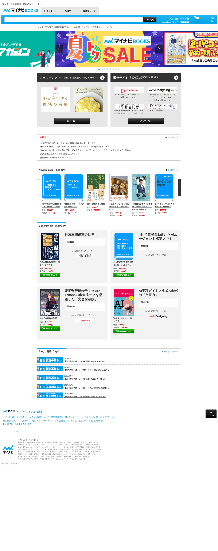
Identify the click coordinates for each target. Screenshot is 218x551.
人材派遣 (98, 449)
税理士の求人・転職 (25, 454)
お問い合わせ (97, 421)
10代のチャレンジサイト (42, 447)
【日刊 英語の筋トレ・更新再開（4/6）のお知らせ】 (85, 397)
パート (44, 444)
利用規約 (21, 417)
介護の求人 (45, 456)
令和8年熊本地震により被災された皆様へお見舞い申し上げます (67, 143)
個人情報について (11, 421)
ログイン (166, 21)
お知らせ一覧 (173, 137)
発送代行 (78, 456)
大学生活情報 (79, 447)
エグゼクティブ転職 (82, 452)
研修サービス (68, 456)
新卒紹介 (53, 452)
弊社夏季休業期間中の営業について (55, 157)
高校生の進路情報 (92, 444)
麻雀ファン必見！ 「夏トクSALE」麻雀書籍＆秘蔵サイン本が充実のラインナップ (75, 146)
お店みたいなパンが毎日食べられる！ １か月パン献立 (119, 206)
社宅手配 (82, 459)
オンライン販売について (38, 417)
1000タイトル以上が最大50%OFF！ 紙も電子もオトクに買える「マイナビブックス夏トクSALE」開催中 (85, 150)
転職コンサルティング (66, 452)
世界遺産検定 (52, 449)
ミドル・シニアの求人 (56, 444)
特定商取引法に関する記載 (62, 417)
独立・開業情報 (73, 442)
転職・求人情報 (86, 442)
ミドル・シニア (34, 456)
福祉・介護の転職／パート (74, 444)
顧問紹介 (37, 454)
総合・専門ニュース (25, 447)
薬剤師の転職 (46, 454)
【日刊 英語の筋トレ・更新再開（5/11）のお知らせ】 (85, 379)
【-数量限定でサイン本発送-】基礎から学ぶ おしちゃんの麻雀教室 (142, 206)
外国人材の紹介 (56, 456)
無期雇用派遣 (22, 456)
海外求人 (97, 442)
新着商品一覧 (173, 170)
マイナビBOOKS (20, 9)
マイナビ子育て (72, 459)
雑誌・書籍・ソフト (25, 449)
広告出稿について (65, 421)
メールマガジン (48, 421)
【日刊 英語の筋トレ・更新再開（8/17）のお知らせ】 (85, 361)
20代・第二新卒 (42, 452)
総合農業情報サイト (66, 449)
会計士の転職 (96, 452)
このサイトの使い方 (30, 421)
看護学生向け (46, 442)
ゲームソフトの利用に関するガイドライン (95, 417)
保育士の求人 (92, 454)
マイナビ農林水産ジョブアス (28, 459)
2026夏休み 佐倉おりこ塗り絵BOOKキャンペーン (61, 154)
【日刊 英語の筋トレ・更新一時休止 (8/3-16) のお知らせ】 (87, 370)
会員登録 (185, 21)
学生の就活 (22, 442)
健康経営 (86, 456)
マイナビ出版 (9, 417)
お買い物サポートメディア (84, 449)
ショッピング (37, 412)
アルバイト (36, 444)
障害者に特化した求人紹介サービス (52, 459)
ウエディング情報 (40, 449)
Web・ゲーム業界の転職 (26, 452)
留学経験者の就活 (33, 442)
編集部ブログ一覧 (171, 352)
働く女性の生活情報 (93, 447)
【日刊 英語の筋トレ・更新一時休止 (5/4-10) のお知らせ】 (87, 388)
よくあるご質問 (82, 421)
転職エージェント (24, 444)
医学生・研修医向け (59, 442)
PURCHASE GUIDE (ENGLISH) (17, 424)
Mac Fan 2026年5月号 (49, 318)
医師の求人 (82, 454)
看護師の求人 (57, 454)
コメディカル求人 (70, 454)
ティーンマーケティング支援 (63, 447)
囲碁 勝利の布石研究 (96, 204)
